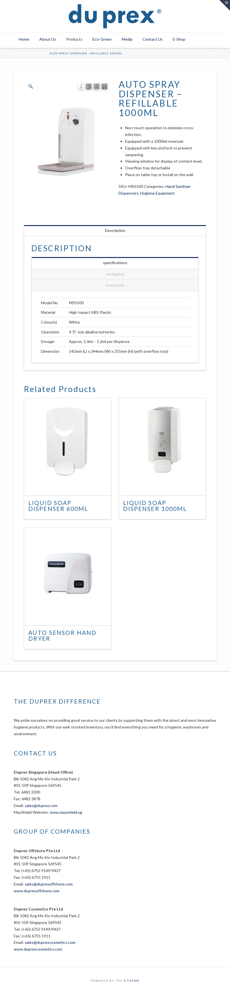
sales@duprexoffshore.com (49, 884)
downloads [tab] (115, 285)
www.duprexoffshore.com (36, 890)
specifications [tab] (115, 262)
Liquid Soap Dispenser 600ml (58, 505)
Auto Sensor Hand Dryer (62, 635)
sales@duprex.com (41, 805)
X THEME (132, 980)
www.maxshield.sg (66, 812)
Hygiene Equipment (157, 193)
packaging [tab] (115, 273)
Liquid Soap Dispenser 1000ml (155, 505)
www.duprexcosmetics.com (38, 949)
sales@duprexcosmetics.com (50, 942)
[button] (224, 5)
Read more (70, 486)
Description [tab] (115, 230)
